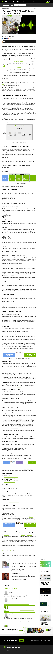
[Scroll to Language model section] (12, 491)
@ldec (5, 609)
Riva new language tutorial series (15, 547)
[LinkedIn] (45, 640)
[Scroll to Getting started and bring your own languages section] (34, 532)
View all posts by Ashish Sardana (18, 581)
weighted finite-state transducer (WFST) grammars (11, 402)
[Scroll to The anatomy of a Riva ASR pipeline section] (27, 95)
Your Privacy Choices (12, 650)
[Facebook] (41, 640)
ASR (3, 75)
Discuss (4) (34, 34)
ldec (10, 600)
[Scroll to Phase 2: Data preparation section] (18, 206)
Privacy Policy (5, 650)
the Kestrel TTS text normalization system (16, 405)
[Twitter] (47, 640)
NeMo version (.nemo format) (9, 478)
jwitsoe (10, 607)
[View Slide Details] (26, 630)
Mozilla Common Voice (7, 197)
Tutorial (22, 555)
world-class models (10, 202)
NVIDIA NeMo (26, 210)
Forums (24, 1)
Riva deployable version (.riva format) (11, 476)
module (22, 400)
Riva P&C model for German (14, 502)
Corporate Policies (31, 650)
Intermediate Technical (16, 555)
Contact (36, 650)
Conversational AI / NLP (7, 8)
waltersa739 (11, 592)
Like (30, 34)
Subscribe (48, 5)
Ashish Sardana (11, 36)
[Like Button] (10, 550)
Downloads (31, 1)
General (7, 555)
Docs (27, 1)
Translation (33, 555)
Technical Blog (7, 5)
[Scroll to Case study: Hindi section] (15, 505)
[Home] (6, 1)
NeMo (10, 400)
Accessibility (25, 650)
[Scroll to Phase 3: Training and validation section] (22, 311)
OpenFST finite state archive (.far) (15, 487)
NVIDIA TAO (23, 534)
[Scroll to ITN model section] (9, 484)
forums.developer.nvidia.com (27, 622)
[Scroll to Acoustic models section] (12, 473)
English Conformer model (19, 458)
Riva (10, 555)
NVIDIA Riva (6, 534)
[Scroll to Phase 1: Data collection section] (17, 189)
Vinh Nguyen (5, 36)
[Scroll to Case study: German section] (17, 441)
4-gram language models (7, 493)
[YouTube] (49, 640)
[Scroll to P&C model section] (9, 499)
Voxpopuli (5, 199)
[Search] (44, 2)
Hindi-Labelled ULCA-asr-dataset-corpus (23, 508)
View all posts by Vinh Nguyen (17, 570)
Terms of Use (19, 650)
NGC (30, 436)
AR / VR (3, 555)
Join (47, 1)
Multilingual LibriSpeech (7, 198)
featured (26, 555)
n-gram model (28, 374)
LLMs (29, 555)
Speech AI (4, 45)
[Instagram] (43, 640)
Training (34, 1)
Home (19, 1)
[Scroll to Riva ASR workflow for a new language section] (29, 146)
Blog (21, 1)
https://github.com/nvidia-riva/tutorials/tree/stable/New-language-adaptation (16, 603)
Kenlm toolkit (19, 387)
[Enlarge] (35, 62)
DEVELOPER (14, 1)
